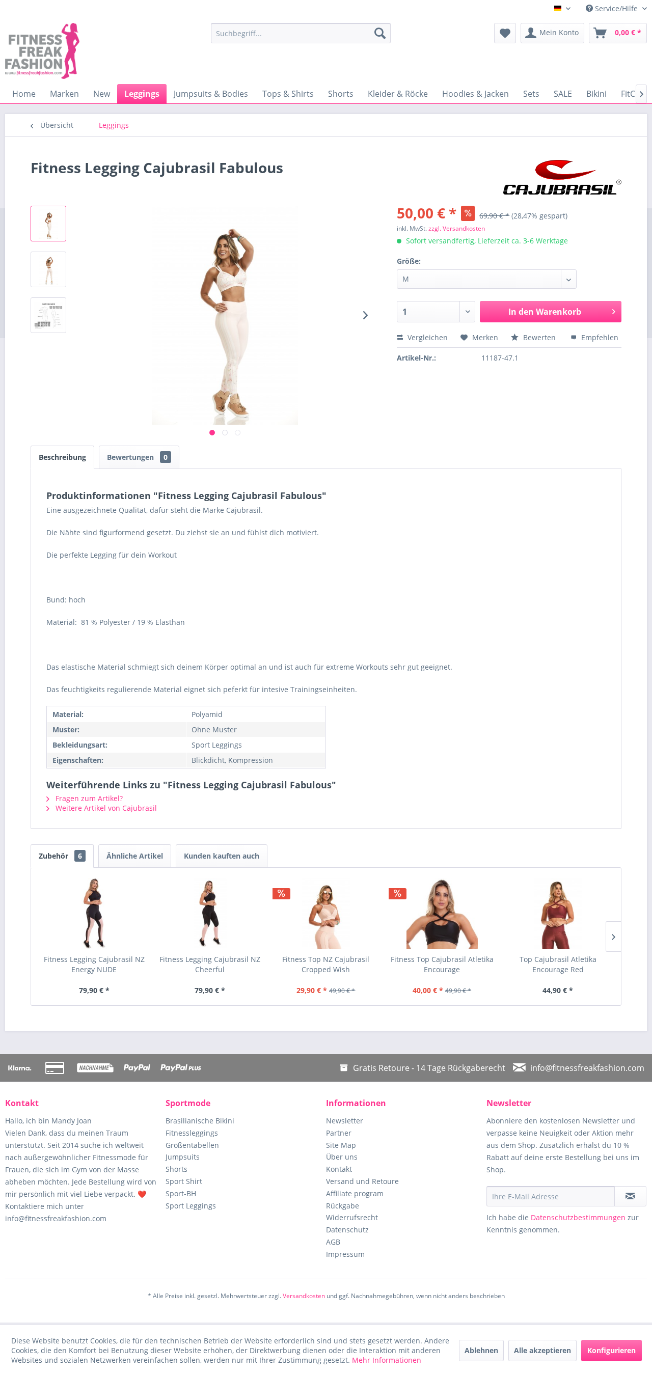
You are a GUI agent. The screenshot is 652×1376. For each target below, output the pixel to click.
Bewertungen (137, 457)
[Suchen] (380, 33)
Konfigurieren (611, 1350)
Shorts (176, 1169)
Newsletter (344, 1120)
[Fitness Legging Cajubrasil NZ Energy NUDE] (94, 913)
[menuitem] (301, 33)
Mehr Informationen (386, 1360)
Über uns (342, 1157)
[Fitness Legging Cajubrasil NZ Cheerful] (210, 913)
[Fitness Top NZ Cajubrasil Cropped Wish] (326, 913)
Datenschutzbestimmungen (578, 1217)
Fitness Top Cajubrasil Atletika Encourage (442, 964)
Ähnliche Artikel (134, 856)
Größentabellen (192, 1145)
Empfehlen (598, 337)
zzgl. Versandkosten (456, 228)
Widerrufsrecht (352, 1217)
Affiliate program (355, 1193)
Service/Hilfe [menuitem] (616, 8)
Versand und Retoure (362, 1181)
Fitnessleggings (192, 1133)
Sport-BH (181, 1193)
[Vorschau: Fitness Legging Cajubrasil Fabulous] (48, 223)
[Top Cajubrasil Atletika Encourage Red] (558, 913)
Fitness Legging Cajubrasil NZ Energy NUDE (94, 964)
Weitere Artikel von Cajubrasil (105, 808)
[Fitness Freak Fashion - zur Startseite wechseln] (84, 51)
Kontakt (339, 1169)
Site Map (341, 1145)
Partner (338, 1133)
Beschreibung (62, 457)
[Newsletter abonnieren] (630, 1196)
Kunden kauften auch (221, 856)
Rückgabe (342, 1205)
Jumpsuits (183, 1157)
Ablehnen (481, 1350)
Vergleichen (426, 337)
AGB (333, 1242)
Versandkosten (304, 1295)
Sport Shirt (184, 1181)
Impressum (345, 1254)
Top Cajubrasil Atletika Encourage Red (558, 964)
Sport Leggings (191, 1205)
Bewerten (539, 337)
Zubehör (60, 856)
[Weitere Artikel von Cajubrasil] (562, 178)
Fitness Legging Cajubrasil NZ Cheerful (209, 964)
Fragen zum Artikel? (88, 798)
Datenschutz (347, 1229)
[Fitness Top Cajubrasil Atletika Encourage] (442, 913)
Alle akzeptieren (542, 1350)
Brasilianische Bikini (200, 1120)
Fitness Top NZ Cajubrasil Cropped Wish (325, 964)
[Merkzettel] (505, 33)
